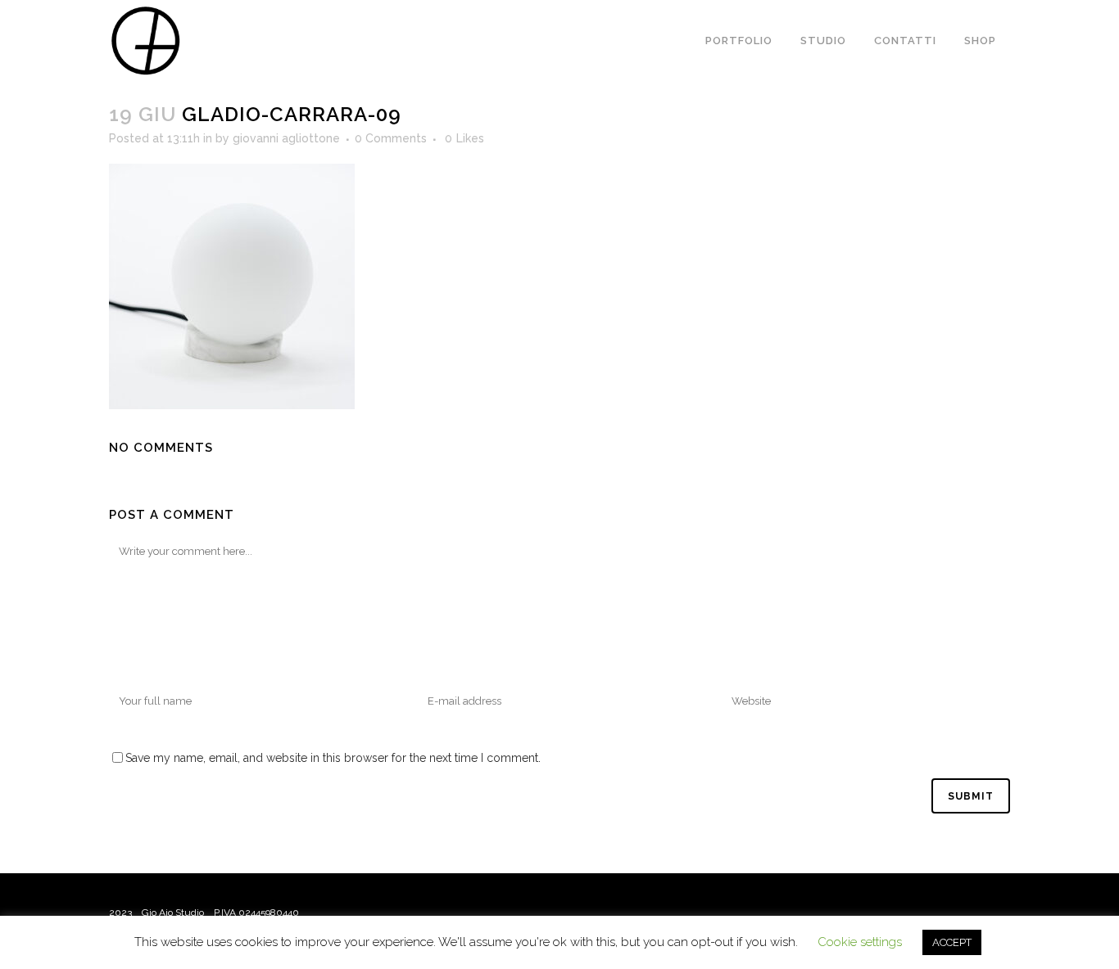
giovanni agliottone (286, 138)
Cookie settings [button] (860, 942)
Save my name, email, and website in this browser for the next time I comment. (333, 757)
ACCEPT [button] (952, 942)
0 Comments (391, 138)
